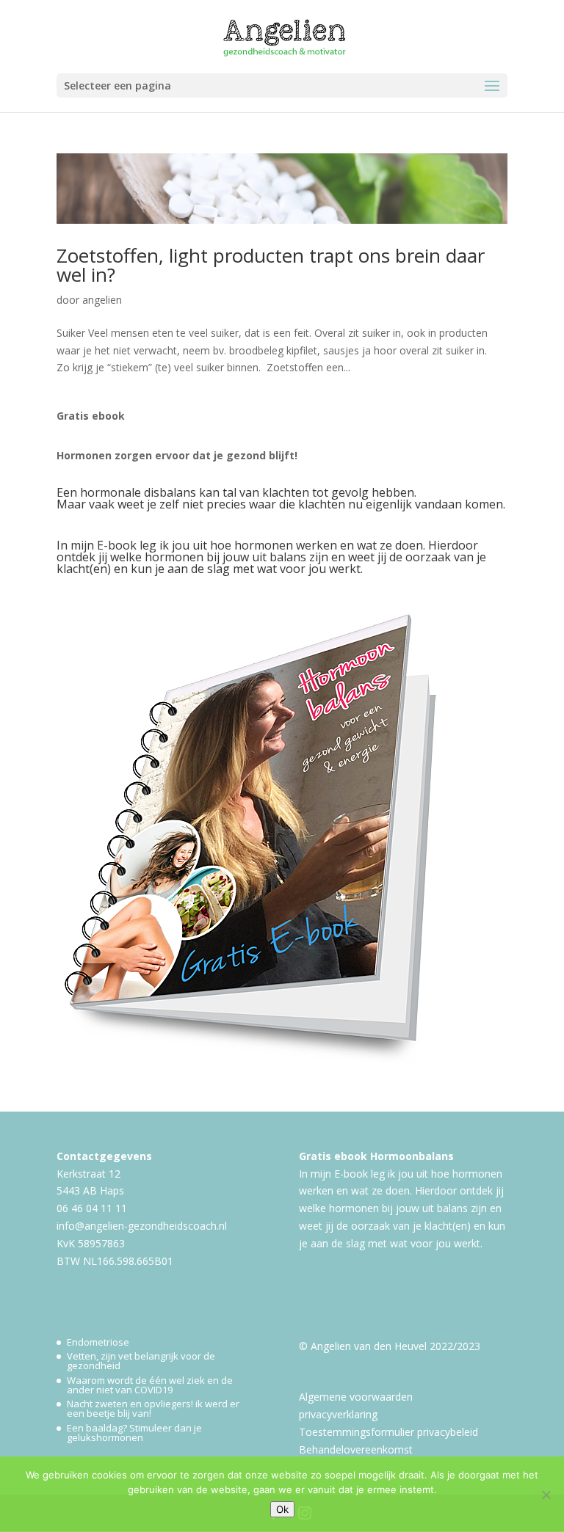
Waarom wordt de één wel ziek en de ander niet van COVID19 (150, 1385)
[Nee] (545, 1494)
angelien (102, 300)
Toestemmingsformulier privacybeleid (388, 1432)
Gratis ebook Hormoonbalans (376, 1156)
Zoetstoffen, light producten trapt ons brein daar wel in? (271, 265)
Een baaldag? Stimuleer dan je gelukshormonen (134, 1432)
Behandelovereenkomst (356, 1449)
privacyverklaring (338, 1414)
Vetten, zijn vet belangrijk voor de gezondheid (141, 1360)
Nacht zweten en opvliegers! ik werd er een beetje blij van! (153, 1408)
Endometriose (98, 1342)
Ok (282, 1509)
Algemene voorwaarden (356, 1397)
